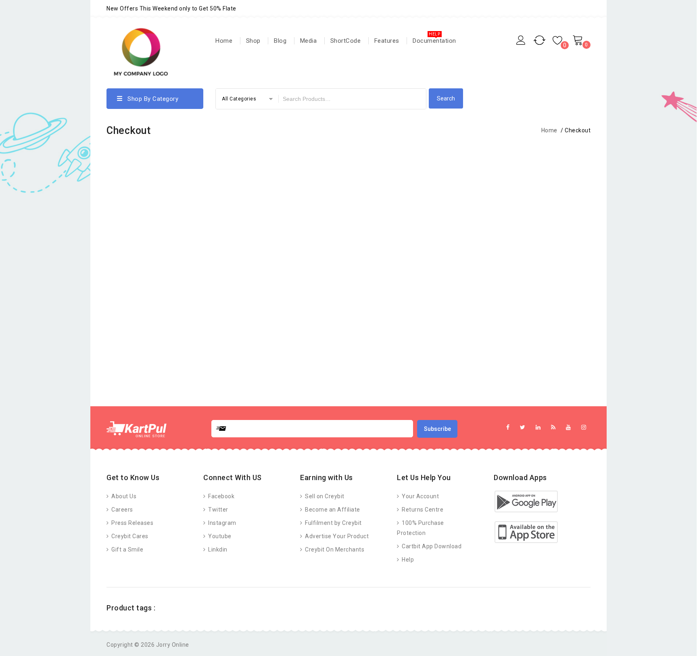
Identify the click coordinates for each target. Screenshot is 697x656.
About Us (123, 496)
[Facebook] (508, 427)
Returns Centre (422, 509)
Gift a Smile (126, 549)
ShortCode (345, 40)
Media (308, 40)
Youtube (219, 536)
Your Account (420, 496)
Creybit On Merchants (334, 549)
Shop (253, 40)
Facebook (220, 496)
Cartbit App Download (431, 546)
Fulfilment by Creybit (333, 523)
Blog (280, 40)
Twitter (217, 509)
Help (407, 559)
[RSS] (553, 427)
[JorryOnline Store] (140, 53)
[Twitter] (523, 427)
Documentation (434, 40)
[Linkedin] (538, 427)
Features (386, 40)
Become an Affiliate (332, 509)
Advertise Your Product (336, 536)
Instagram (221, 523)
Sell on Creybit (324, 496)
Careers (121, 509)
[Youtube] (568, 427)
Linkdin (217, 549)
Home (223, 40)
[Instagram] (584, 427)
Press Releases (131, 523)
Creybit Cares (129, 536)
